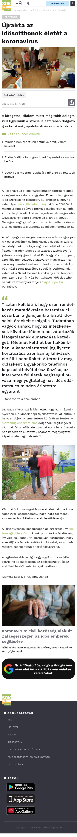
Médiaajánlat (16, 764)
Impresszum (14, 742)
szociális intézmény (32, 204)
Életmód (10, 17)
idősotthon (62, 10)
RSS (9, 719)
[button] (72, 10)
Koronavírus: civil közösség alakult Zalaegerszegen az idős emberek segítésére (37, 636)
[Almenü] (19, 3)
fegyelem (23, 10)
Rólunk (12, 734)
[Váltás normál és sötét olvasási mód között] (28, 3)
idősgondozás (42, 10)
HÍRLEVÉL (13, 727)
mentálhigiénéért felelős (19, 423)
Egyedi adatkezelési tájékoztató (28, 757)
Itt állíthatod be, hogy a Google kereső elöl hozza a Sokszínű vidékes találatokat (43, 669)
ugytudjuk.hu (53, 282)
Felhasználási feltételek (23, 749)
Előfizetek (57, 3)
